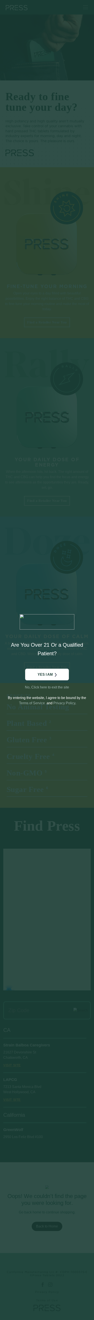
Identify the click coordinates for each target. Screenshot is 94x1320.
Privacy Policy (64, 703)
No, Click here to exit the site (47, 687)
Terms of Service (32, 703)
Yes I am (45, 674)
